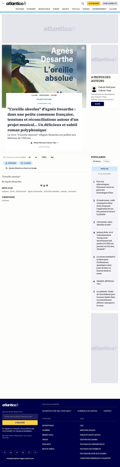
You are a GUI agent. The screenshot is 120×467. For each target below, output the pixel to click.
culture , (6, 191)
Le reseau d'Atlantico (87, 411)
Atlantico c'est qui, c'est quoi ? (56, 411)
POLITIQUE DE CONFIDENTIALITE (92, 444)
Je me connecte (110, 3)
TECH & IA (76, 9)
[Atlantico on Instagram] (29, 452)
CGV (81, 425)
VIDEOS (45, 439)
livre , (13, 191)
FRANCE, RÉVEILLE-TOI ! (106, 282)
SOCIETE (65, 9)
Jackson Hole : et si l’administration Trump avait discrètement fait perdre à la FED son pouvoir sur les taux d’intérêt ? (105, 240)
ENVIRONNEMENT (99, 9)
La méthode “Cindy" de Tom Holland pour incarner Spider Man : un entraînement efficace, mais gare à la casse (106, 298)
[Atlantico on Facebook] (17, 452)
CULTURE (113, 9)
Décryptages (44, 95)
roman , (64, 191)
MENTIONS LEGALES (87, 430)
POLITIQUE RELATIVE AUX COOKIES (93, 454)
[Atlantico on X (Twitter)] (10, 452)
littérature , (22, 191)
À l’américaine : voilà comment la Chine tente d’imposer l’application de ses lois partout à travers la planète (106, 207)
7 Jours (106, 161)
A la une (35, 95)
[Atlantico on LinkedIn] (23, 452)
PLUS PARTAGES (104, 174)
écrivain (72, 191)
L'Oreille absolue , (52, 191)
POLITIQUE (20, 9)
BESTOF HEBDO (48, 449)
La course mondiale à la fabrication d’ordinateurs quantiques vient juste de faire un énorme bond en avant (106, 265)
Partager (12, 163)
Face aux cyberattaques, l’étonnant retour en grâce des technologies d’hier (105, 187)
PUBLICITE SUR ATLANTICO (90, 435)
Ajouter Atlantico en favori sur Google (23, 168)
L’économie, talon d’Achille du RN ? (104, 223)
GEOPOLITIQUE (44, 9)
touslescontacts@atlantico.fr (20, 458)
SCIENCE (86, 9)
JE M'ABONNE (93, 3)
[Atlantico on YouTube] (35, 452)
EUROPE (56, 9)
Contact (108, 411)
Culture (54, 95)
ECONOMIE (31, 9)
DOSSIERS (46, 430)
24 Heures (97, 161)
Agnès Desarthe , (36, 191)
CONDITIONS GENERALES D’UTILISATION (95, 458)
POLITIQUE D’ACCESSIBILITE (90, 449)
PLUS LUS (104, 169)
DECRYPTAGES (48, 425)
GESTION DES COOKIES (88, 439)
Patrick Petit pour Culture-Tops (45, 143)
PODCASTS (46, 444)
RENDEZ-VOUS (47, 435)
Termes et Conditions (24, 431)
